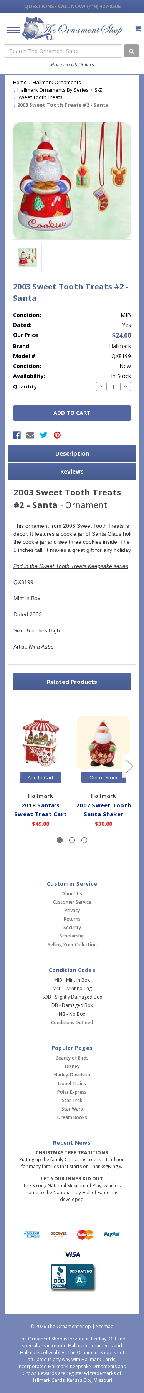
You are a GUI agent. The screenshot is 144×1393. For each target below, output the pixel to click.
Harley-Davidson (72, 1074)
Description (72, 453)
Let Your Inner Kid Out (72, 1178)
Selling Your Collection (72, 944)
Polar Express (72, 1092)
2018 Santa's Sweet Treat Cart (40, 809)
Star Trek (72, 1100)
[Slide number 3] (84, 840)
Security (72, 927)
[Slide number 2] (72, 840)
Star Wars (72, 1109)
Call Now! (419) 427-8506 (72, 6)
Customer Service (72, 902)
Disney (72, 1066)
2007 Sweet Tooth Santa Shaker (103, 809)
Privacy (72, 910)
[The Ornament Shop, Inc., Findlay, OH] (72, 1278)
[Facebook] (17, 435)
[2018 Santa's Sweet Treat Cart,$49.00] (40, 743)
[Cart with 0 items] (138, 28)
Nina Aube (41, 647)
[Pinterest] (57, 435)
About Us (72, 893)
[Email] (30, 435)
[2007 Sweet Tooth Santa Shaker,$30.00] (103, 743)
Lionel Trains (72, 1083)
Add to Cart (40, 777)
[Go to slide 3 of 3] (15, 766)
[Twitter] (44, 435)
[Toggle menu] (10, 29)
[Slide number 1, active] (60, 840)
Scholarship (72, 936)
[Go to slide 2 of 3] (129, 766)
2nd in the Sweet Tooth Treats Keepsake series (70, 566)
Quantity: (25, 386)
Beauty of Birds (72, 1058)
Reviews (72, 471)
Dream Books (72, 1117)
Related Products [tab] (72, 681)
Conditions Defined (72, 1022)
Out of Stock (103, 777)
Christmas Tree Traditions (72, 1152)
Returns (72, 919)
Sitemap (105, 1326)
